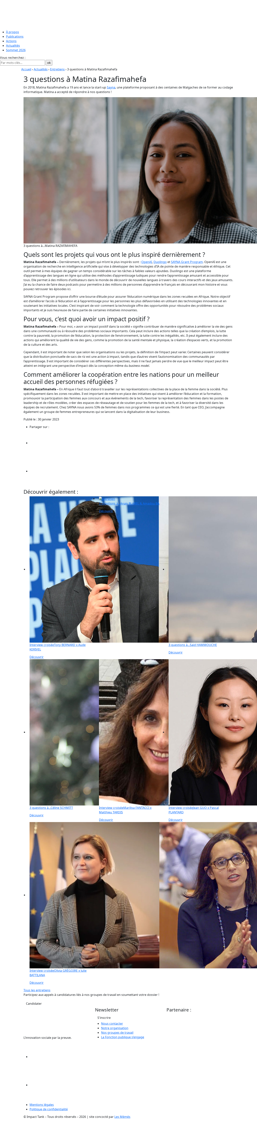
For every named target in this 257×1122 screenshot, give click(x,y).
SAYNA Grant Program (187, 262)
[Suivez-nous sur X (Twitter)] (58, 1085)
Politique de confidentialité (49, 1109)
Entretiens (57, 69)
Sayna (111, 87)
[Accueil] (128, 14)
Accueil (26, 69)
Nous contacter (112, 1023)
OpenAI (146, 262)
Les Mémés (122, 1117)
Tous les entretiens (37, 990)
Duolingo (160, 262)
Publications (15, 36)
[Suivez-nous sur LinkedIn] (58, 1057)
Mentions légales (42, 1105)
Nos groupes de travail (117, 1032)
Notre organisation (114, 1028)
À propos (12, 32)
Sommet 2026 (16, 50)
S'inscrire (104, 1018)
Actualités (13, 45)
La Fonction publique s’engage (122, 1037)
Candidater (34, 1003)
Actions (11, 41)
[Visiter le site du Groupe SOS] (195, 1028)
